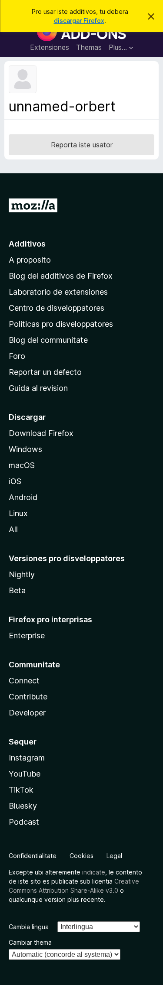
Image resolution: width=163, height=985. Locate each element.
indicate (93, 872)
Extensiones (49, 47)
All (13, 529)
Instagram (27, 757)
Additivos (27, 243)
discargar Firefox (79, 20)
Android (23, 497)
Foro (17, 356)
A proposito (30, 259)
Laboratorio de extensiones (58, 291)
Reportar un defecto (45, 372)
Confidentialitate (33, 855)
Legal (114, 855)
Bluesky (23, 805)
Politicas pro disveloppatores (61, 323)
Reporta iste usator (82, 144)
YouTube (24, 773)
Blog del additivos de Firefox (61, 275)
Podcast (24, 821)
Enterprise (27, 635)
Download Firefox (41, 433)
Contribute (28, 696)
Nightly (22, 574)
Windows (25, 449)
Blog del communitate (48, 340)
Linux (18, 513)
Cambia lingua (29, 926)
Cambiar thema (30, 942)
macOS (22, 465)
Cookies (81, 855)
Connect (24, 680)
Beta (17, 590)
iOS (15, 481)
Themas (89, 47)
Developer (27, 712)
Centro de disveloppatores (56, 307)
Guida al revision (38, 388)
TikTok (21, 789)
